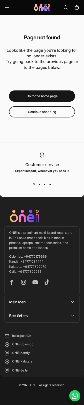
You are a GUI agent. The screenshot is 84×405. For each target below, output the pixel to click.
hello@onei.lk (21, 336)
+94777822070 (34, 266)
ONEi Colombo (22, 344)
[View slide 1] (34, 184)
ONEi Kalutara (22, 361)
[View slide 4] (50, 184)
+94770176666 (35, 256)
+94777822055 (29, 271)
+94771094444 (31, 261)
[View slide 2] (39, 184)
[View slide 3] (44, 184)
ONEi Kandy (21, 353)
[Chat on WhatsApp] (74, 395)
